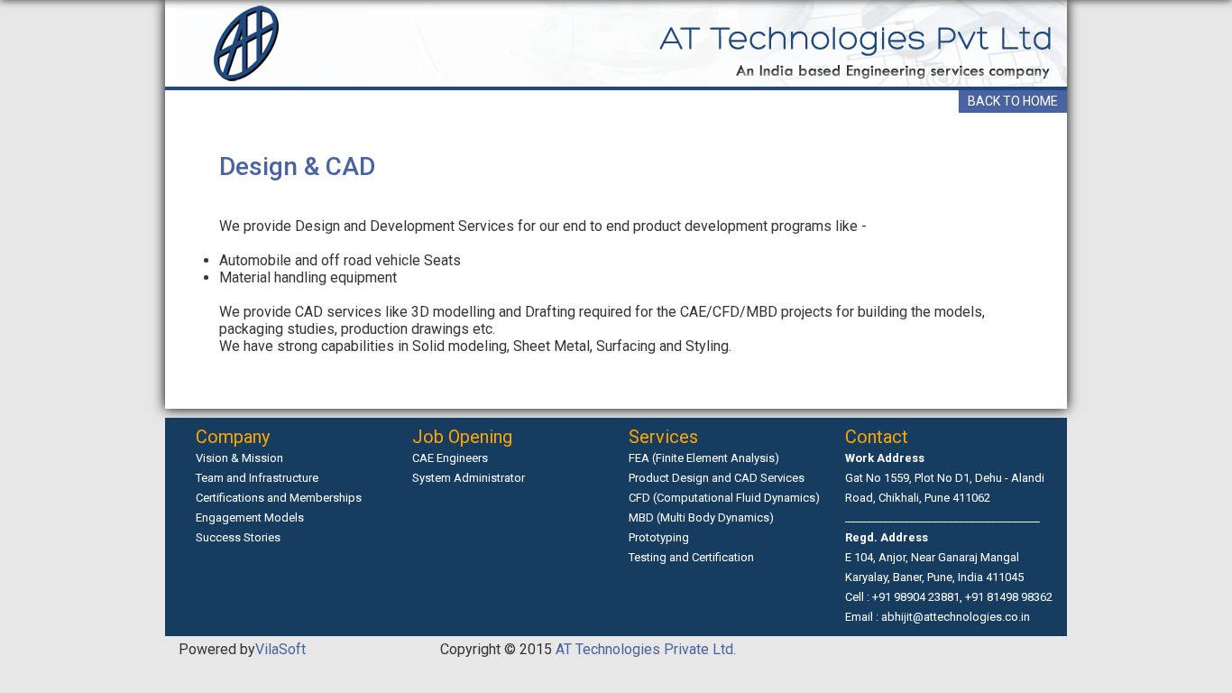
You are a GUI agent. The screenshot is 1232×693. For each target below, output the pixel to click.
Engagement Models (250, 517)
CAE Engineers (450, 458)
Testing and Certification (691, 557)
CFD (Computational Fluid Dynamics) (724, 497)
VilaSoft (280, 649)
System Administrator (468, 478)
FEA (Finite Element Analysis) (704, 458)
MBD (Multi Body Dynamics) (701, 517)
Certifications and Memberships (279, 497)
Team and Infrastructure (257, 478)
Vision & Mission (239, 458)
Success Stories (238, 537)
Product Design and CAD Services (716, 478)
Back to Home (1013, 101)
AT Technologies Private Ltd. (644, 649)
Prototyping (659, 537)
